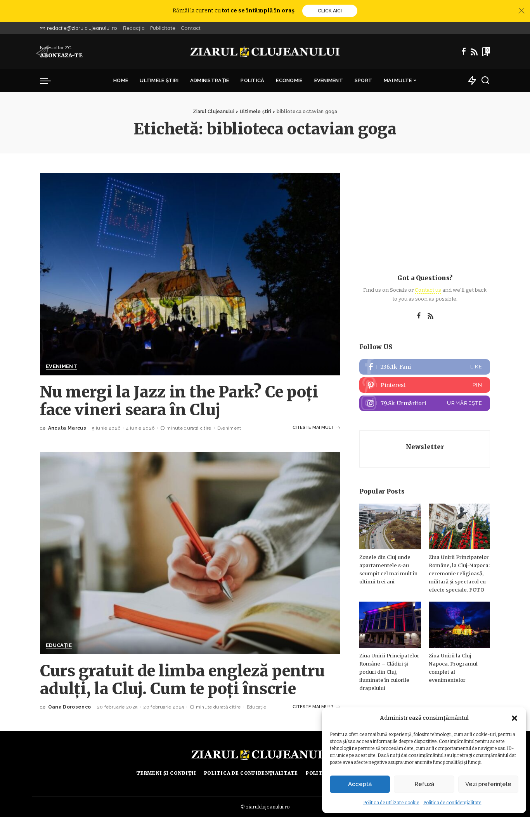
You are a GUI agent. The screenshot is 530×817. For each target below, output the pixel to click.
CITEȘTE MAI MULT (313, 427)
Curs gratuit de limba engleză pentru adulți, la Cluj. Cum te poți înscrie (182, 679)
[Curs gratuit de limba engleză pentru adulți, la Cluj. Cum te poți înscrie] (190, 553)
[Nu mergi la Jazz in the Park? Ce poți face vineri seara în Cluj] (190, 274)
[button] (514, 718)
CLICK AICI (330, 11)
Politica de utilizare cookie (391, 802)
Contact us (428, 290)
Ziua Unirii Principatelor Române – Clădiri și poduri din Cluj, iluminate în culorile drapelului (389, 671)
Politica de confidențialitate (452, 802)
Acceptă (360, 784)
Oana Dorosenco (69, 707)
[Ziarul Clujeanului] (265, 51)
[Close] (521, 11)
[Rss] (474, 51)
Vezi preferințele (488, 784)
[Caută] (485, 80)
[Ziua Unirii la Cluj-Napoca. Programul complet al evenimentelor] (459, 625)
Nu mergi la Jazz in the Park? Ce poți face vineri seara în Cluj (179, 401)
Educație (59, 645)
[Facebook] (464, 51)
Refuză (424, 784)
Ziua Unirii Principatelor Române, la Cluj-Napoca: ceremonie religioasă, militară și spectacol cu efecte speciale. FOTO (459, 573)
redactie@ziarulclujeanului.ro (82, 28)
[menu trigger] (49, 80)
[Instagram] (424, 403)
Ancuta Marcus (67, 428)
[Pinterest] (424, 385)
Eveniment (61, 366)
